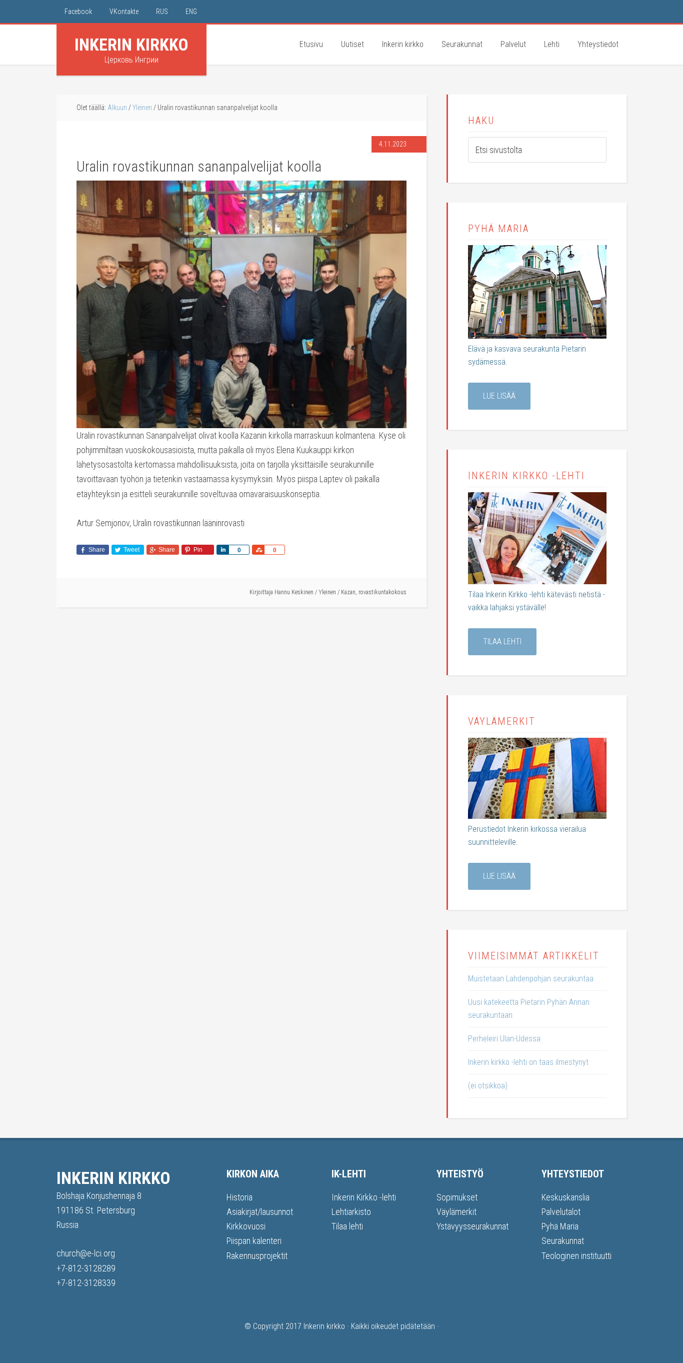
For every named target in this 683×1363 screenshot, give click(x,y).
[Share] (222, 550)
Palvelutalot (561, 1211)
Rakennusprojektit (257, 1255)
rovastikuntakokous (382, 592)
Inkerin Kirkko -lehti (364, 1197)
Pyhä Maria (560, 1226)
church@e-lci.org (85, 1253)
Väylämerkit (456, 1211)
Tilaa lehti (502, 641)
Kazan (348, 592)
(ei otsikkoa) (488, 1085)
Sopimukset (457, 1197)
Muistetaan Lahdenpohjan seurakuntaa (531, 978)
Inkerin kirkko (131, 45)
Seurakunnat (563, 1240)
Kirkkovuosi (246, 1226)
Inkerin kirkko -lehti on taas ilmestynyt (528, 1062)
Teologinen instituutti (577, 1255)
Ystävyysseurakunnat (472, 1226)
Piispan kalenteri (254, 1240)
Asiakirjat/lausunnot (259, 1211)
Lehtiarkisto (351, 1211)
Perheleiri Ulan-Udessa (504, 1038)
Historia (239, 1197)
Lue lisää (499, 396)
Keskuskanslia (566, 1197)
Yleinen (327, 592)
